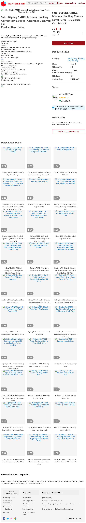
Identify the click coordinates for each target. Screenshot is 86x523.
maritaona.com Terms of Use (52, 501)
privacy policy (47, 497)
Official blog (7, 509)
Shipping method (28, 501)
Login (60, 3)
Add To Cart (68, 43)
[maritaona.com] (11, 518)
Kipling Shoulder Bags (76, 60)
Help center (27, 497)
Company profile (9, 497)
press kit (6, 512)
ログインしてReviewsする (68, 131)
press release (7, 506)
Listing (81, 3)
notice (51, 3)
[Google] (15, 518)
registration (70, 3)
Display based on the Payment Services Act (57, 509)
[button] (54, 34)
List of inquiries (28, 509)
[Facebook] (4, 518)
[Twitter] (8, 518)
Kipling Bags (72, 59)
